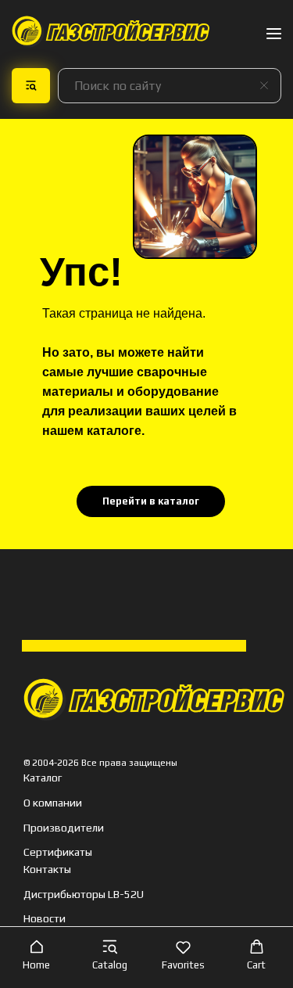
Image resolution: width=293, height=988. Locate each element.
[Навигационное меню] (273, 33)
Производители (63, 827)
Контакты (47, 869)
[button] (36, 956)
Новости (44, 918)
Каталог (42, 777)
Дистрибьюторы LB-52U (83, 894)
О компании (52, 802)
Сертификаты (57, 852)
